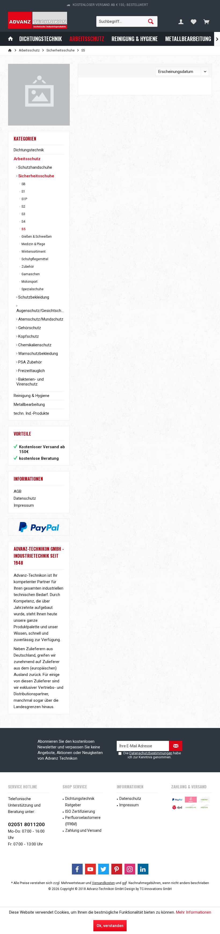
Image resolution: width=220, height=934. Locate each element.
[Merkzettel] (193, 21)
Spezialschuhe (32, 289)
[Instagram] (129, 869)
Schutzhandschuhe (34, 167)
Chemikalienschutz (34, 345)
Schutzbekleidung (33, 297)
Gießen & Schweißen (36, 236)
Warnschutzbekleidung (37, 353)
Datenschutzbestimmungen (150, 753)
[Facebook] (77, 869)
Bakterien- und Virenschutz (30, 382)
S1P (24, 199)
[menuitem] (206, 21)
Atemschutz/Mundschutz (40, 319)
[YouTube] (90, 869)
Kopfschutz (28, 336)
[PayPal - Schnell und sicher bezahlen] (39, 527)
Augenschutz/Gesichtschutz (40, 310)
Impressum (24, 505)
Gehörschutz (29, 327)
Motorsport (29, 282)
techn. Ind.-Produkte (31, 413)
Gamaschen (30, 274)
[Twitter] (103, 869)
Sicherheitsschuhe (35, 176)
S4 (23, 221)
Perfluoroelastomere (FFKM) (83, 820)
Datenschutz (25, 498)
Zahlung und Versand (83, 830)
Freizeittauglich (31, 370)
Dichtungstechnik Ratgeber (79, 801)
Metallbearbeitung (29, 404)
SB (23, 184)
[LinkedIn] (143, 869)
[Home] (10, 39)
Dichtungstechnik (29, 150)
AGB (17, 491)
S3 (23, 214)
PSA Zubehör (29, 362)
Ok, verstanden (110, 926)
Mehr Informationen (193, 912)
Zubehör (27, 267)
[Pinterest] (116, 869)
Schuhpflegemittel (34, 259)
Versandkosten (103, 883)
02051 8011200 (26, 824)
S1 (23, 191)
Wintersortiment (33, 251)
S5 (23, 229)
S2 (23, 206)
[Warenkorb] (206, 21)
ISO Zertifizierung (80, 811)
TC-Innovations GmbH (156, 889)
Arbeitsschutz (27, 158)
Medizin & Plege (33, 244)
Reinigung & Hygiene (31, 395)
